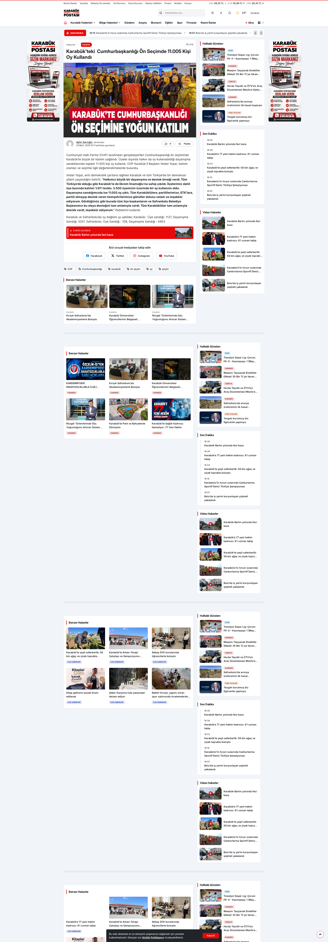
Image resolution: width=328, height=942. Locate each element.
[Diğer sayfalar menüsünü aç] (260, 22)
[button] (221, 12)
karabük (116, 269)
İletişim (178, 3)
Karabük (86, 44)
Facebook (96, 255)
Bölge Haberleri (108, 22)
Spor (180, 22)
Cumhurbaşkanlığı (92, 269)
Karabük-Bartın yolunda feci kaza (226, 144)
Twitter (120, 255)
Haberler (71, 44)
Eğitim (169, 22)
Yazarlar (84, 3)
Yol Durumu (119, 3)
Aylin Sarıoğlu (84, 142)
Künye (188, 3)
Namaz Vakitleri (153, 3)
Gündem (129, 22)
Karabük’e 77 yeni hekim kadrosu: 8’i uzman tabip (233, 155)
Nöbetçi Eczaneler (100, 3)
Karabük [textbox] (255, 13)
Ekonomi (156, 22)
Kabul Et (211, 935)
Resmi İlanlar (70, 3)
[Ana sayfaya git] (66, 22)
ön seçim (135, 269)
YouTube (169, 255)
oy (151, 269)
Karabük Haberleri (81, 22)
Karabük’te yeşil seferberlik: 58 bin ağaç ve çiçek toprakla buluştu (232, 169)
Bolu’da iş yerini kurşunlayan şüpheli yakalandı (122, 32)
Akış (251, 22)
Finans (167, 3)
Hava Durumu (135, 3)
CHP (69, 269)
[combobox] (259, 12)
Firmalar (192, 22)
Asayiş (143, 22)
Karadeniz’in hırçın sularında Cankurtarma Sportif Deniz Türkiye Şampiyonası (232, 183)
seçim (165, 269)
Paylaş (187, 143)
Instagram (144, 255)
